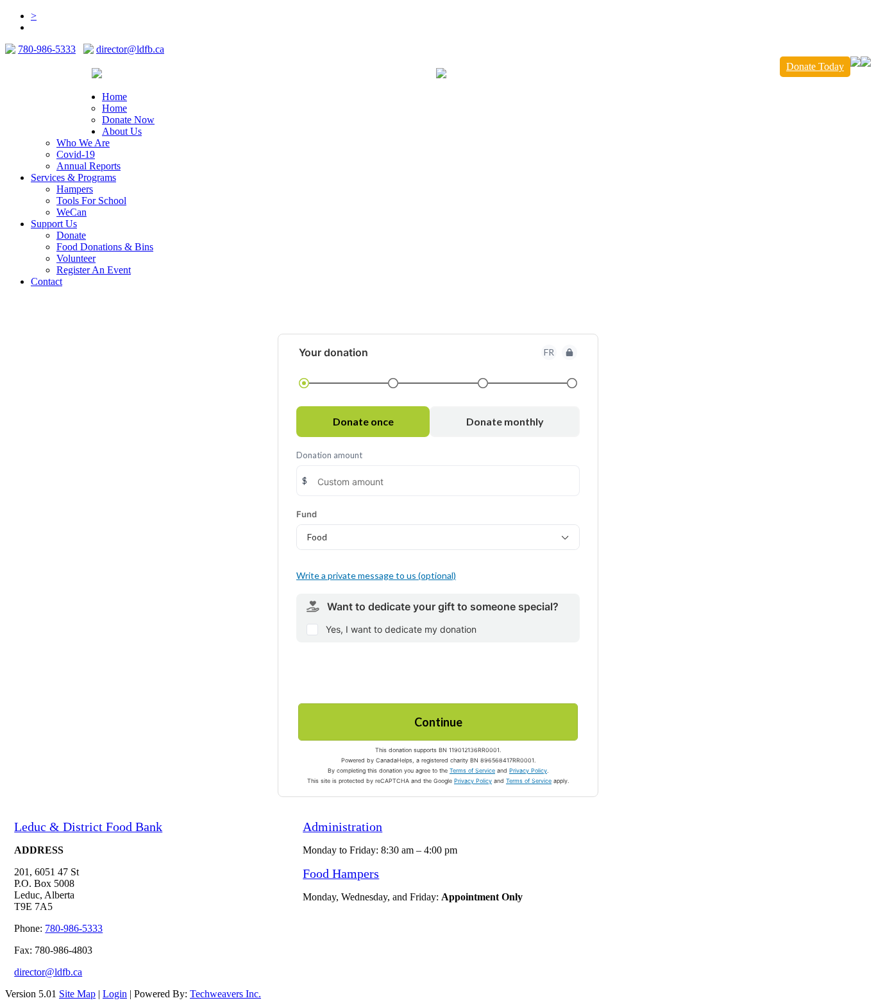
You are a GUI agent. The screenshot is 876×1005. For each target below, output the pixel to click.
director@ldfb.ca (130, 49)
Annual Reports (88, 165)
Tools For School (91, 200)
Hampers (74, 189)
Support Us (54, 223)
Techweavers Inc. (225, 993)
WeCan (71, 212)
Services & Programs (73, 177)
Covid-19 (75, 154)
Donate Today (815, 66)
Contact (46, 281)
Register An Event (93, 269)
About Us (122, 131)
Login (115, 993)
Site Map (77, 993)
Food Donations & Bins (104, 246)
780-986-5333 (47, 49)
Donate (71, 235)
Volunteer (76, 258)
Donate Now (128, 119)
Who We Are (83, 142)
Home (114, 108)
